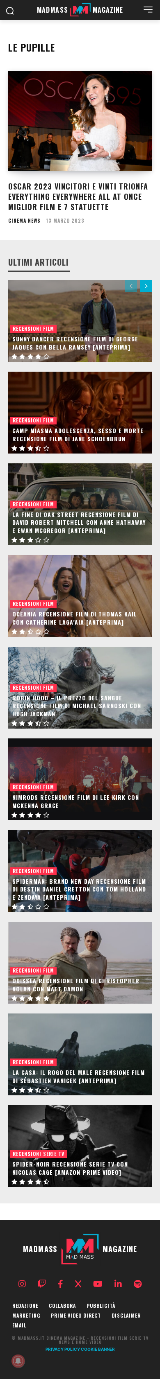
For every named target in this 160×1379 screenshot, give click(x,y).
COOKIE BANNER (98, 1349)
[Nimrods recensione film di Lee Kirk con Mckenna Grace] (80, 779)
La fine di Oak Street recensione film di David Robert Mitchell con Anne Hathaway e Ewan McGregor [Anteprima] (79, 522)
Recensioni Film (33, 328)
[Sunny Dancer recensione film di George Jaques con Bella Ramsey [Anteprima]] (80, 321)
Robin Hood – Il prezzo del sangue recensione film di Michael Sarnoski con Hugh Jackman (76, 705)
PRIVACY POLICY (63, 1349)
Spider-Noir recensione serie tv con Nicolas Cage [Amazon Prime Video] (70, 1168)
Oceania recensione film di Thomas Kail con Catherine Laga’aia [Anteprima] (74, 617)
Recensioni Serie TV (38, 1153)
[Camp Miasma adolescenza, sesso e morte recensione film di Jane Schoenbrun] (80, 413)
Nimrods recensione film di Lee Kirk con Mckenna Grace (75, 801)
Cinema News (24, 220)
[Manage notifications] (18, 1361)
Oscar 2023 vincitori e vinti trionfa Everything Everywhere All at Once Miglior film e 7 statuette (78, 196)
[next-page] (146, 286)
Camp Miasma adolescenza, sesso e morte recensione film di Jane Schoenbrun (78, 434)
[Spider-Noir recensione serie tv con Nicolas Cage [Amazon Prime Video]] (80, 1146)
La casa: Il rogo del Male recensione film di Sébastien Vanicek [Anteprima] (78, 1076)
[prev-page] (131, 286)
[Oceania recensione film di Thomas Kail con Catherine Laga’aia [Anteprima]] (80, 596)
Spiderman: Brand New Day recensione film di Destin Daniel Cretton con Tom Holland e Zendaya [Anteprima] (79, 889)
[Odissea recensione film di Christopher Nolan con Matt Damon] (80, 963)
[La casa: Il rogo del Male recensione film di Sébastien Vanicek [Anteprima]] (80, 1054)
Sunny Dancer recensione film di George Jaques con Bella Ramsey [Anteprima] (75, 342)
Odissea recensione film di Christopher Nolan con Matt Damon (75, 984)
